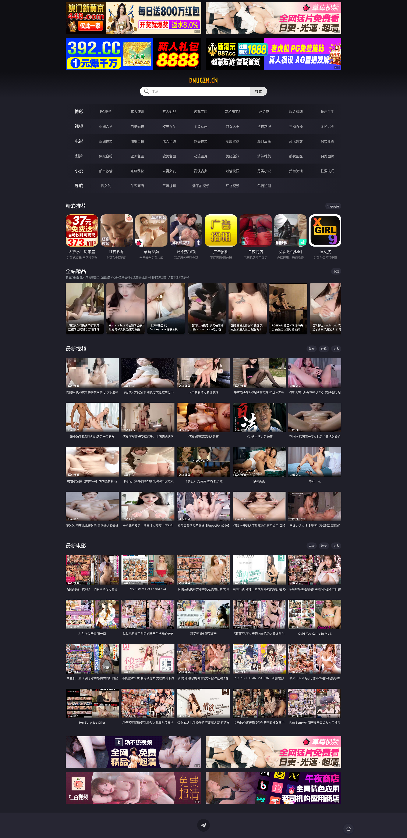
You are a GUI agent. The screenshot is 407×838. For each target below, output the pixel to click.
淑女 (324, 546)
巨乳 (324, 349)
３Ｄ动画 (201, 126)
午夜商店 (137, 185)
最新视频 (76, 348)
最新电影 (76, 545)
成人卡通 (169, 141)
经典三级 (264, 141)
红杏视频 (232, 185)
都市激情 (106, 171)
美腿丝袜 (232, 156)
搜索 (258, 91)
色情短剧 (264, 185)
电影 (79, 141)
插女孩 (106, 185)
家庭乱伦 (137, 171)
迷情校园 (232, 171)
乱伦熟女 (296, 141)
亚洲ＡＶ (106, 126)
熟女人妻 (232, 126)
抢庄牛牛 (327, 111)
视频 (79, 126)
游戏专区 (201, 111)
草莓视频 (169, 185)
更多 (336, 349)
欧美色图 (169, 156)
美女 (312, 349)
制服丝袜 (232, 141)
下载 (336, 271)
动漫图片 (201, 156)
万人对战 (169, 111)
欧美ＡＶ (169, 126)
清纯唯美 (264, 156)
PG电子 (106, 111)
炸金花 (264, 111)
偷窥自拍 (106, 156)
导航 (79, 186)
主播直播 (296, 126)
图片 (79, 156)
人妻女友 (169, 171)
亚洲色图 (137, 156)
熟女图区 (296, 156)
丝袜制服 (264, 126)
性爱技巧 (327, 171)
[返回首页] (348, 829)
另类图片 (327, 156)
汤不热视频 (200, 185)
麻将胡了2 (232, 111)
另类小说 (264, 171)
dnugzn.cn (203, 80)
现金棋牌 (296, 111)
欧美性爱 (201, 141)
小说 (79, 171)
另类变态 (327, 141)
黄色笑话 (296, 171)
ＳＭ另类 (327, 126)
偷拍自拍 (137, 141)
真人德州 (137, 111)
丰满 (312, 546)
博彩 (79, 111)
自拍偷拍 (137, 126)
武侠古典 (201, 171)
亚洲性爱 (106, 141)
